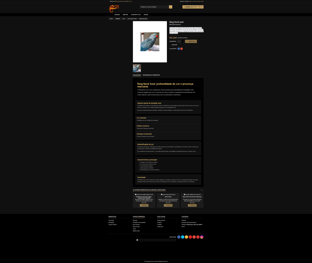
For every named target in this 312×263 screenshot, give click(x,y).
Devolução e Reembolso (139, 222)
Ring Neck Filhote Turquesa (192, 197)
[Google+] (181, 48)
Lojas (134, 228)
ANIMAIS (117, 14)
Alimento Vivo (136, 14)
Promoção (111, 220)
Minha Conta (136, 231)
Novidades (111, 222)
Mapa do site (136, 226)
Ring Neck (168, 197)
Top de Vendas (112, 224)
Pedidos (159, 222)
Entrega (135, 220)
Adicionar (190, 41)
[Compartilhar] (178, 48)
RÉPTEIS (125, 14)
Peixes (146, 14)
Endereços (160, 226)
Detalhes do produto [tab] (151, 75)
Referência (172, 24)
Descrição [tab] (137, 75)
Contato (185, 216)
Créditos (159, 224)
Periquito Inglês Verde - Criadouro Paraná (144, 197)
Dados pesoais (161, 220)
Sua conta (161, 216)
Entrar (191, 1)
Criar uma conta (199, 1)
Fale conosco (136, 224)
